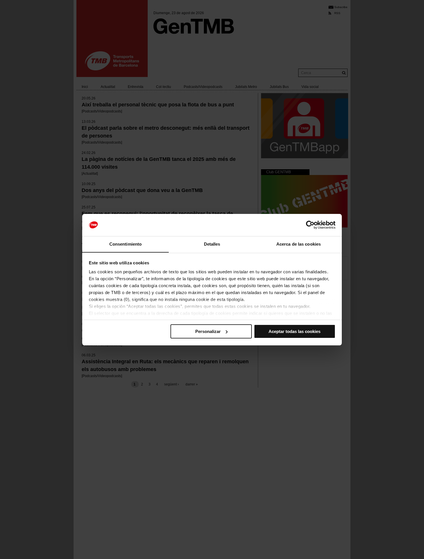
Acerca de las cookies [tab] (298, 243)
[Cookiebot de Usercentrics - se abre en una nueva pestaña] (310, 225)
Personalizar (208, 331)
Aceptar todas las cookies (294, 331)
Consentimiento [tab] (125, 243)
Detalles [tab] (212, 243)
